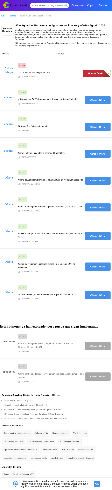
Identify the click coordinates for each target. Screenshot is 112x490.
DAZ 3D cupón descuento (69, 441)
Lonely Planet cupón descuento (81, 458)
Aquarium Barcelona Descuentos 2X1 (19, 474)
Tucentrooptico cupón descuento (17, 433)
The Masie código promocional (41, 441)
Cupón (90, 5)
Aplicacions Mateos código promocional (20, 450)
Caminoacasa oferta (39, 458)
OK (97, 484)
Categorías (77, 5)
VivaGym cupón (80, 433)
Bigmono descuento (60, 433)
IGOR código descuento (13, 441)
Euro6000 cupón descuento (15, 458)
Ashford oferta (68, 450)
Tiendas (103, 5)
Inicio (3, 16)
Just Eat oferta (57, 458)
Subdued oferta (41, 433)
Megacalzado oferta (86, 450)
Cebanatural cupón (49, 450)
